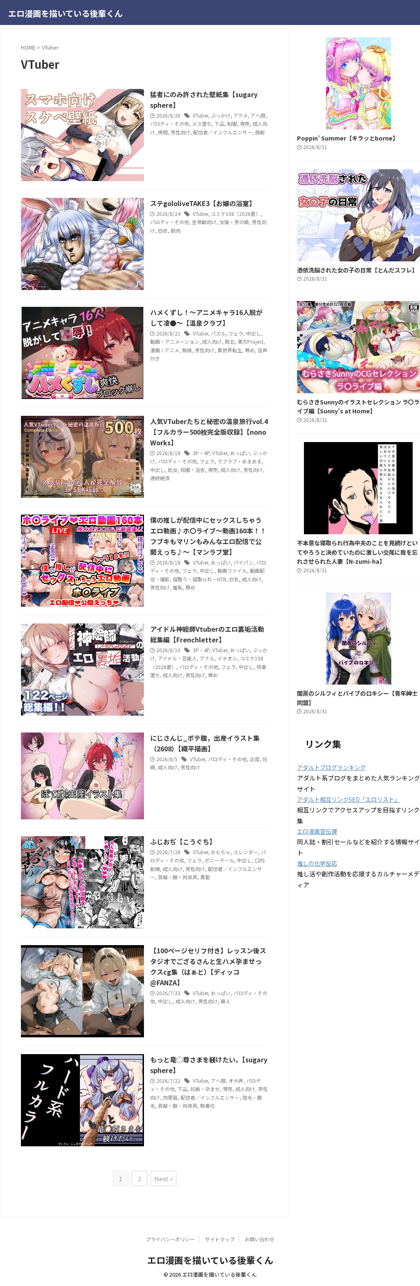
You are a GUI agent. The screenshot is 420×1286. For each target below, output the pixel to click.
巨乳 (234, 579)
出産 (255, 758)
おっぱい (240, 452)
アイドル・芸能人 (177, 658)
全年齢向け (204, 221)
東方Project (250, 341)
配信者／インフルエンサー (222, 132)
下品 (219, 123)
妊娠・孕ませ (205, 1088)
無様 (187, 350)
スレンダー (245, 851)
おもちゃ (221, 851)
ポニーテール (219, 860)
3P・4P (201, 452)
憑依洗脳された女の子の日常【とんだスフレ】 (357, 269)
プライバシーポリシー (170, 1239)
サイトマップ (220, 1239)
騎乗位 (207, 1105)
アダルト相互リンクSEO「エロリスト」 (348, 799)
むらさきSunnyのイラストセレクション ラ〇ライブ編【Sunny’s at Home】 (358, 406)
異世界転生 (229, 350)
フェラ (235, 333)
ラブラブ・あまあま (239, 461)
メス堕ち (202, 123)
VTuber (200, 115)
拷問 (163, 132)
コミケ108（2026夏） (235, 213)
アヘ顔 (258, 115)
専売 (245, 123)
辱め (250, 350)
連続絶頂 (160, 477)
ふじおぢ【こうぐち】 (183, 841)
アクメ (240, 115)
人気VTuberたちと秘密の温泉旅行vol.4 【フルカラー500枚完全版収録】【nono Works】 (209, 431)
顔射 (260, 132)
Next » (163, 1178)
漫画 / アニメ (164, 350)
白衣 (163, 230)
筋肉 (175, 230)
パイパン (243, 562)
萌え (226, 1001)
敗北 (230, 341)
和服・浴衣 (192, 469)
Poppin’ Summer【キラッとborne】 (347, 138)
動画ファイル (232, 570)
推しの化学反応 (317, 863)
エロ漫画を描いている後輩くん (65, 13)
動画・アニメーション (174, 341)
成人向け (212, 341)
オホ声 (235, 1080)
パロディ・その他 (169, 123)
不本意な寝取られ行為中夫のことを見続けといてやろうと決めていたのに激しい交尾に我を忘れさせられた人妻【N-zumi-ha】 (357, 551)
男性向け (180, 132)
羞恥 (178, 587)
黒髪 (205, 876)
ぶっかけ (221, 115)
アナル (207, 658)
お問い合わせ (259, 1239)
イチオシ (227, 658)
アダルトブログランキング (331, 767)
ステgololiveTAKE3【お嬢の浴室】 (203, 203)
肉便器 (170, 1097)
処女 (173, 469)
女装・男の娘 (234, 221)
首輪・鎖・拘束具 (177, 876)
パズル (218, 333)
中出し (253, 333)
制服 (232, 123)
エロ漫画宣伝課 (317, 831)
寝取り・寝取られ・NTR (199, 579)
